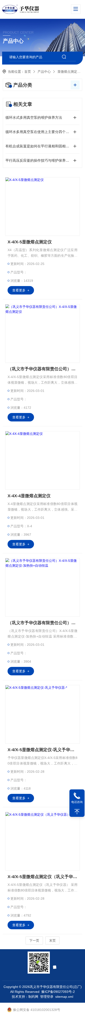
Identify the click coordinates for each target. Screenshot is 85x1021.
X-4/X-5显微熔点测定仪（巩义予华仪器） (42, 876)
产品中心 (44, 71)
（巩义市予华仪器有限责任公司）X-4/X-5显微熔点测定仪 (42, 369)
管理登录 (46, 996)
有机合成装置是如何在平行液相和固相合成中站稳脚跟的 (42, 146)
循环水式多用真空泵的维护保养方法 (33, 117)
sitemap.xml (64, 996)
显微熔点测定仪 (69, 71)
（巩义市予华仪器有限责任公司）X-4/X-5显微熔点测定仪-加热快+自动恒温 (42, 622)
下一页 (34, 940)
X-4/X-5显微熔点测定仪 (30, 242)
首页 (27, 71)
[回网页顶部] (77, 811)
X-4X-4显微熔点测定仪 (29, 495)
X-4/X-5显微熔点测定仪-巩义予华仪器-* (42, 749)
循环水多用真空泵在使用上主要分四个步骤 (39, 132)
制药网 (33, 996)
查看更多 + (20, 290)
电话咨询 (77, 802)
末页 (52, 940)
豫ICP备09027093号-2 (58, 992)
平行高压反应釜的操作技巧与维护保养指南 (39, 160)
